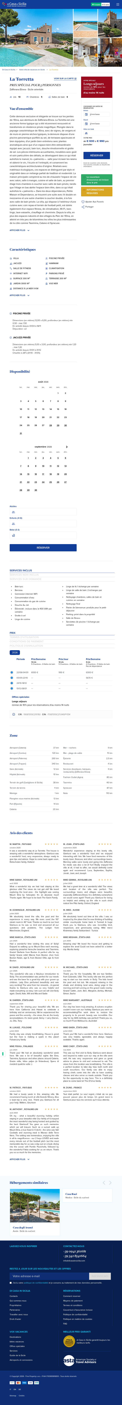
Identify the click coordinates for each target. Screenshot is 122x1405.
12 (58, 466)
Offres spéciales (17, 1346)
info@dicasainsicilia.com (74, 1260)
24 (43, 482)
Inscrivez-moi (100, 1276)
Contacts (14, 1296)
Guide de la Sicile (18, 1355)
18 (51, 474)
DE (20, 1389)
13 (65, 466)
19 (58, 474)
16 (36, 474)
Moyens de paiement (73, 1300)
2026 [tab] (15, 652)
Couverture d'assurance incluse (78, 1310)
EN (15, 1389)
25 (50, 482)
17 (43, 474)
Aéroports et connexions (21, 1360)
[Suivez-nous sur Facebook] (11, 1251)
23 (36, 482)
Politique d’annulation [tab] (26, 645)
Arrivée (85, 110)
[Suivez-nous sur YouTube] (20, 1251)
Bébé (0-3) (14, 530)
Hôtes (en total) (88, 129)
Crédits (22, 1396)
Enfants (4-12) (16, 518)
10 (43, 466)
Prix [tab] (12, 632)
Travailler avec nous (19, 1314)
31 (21, 433)
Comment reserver (71, 1296)
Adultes (13, 506)
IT (10, 1389)
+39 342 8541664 (74, 1256)
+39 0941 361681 (74, 1251)
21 (21, 482)
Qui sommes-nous (18, 1300)
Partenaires (15, 1310)
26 (58, 482)
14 (21, 474)
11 (50, 466)
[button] (43, 230)
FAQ (65, 1323)
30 (65, 425)
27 (65, 482)
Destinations (15, 1337)
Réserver (43, 547)
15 (28, 474)
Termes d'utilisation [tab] (24, 637)
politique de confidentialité (36, 1283)
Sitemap (13, 1396)
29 (58, 425)
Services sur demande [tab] (25, 579)
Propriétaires (15, 1305)
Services (14, 1351)
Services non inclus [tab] (24, 574)
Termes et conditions (72, 1305)
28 (50, 425)
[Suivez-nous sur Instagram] (15, 1251)
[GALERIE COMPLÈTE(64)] (110, 52)
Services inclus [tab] (21, 570)
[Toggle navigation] (118, 4)
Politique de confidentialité (75, 1314)
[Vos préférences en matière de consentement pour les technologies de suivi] (3, 1054)
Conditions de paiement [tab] (27, 641)
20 (65, 474)
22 (28, 482)
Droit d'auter (15, 1319)
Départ (85, 120)
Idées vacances (17, 1341)
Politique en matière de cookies (77, 1319)
